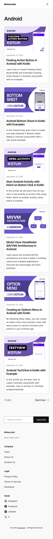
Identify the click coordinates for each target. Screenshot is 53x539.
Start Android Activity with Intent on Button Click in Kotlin (25, 183)
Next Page (42, 400)
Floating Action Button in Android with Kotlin (21, 62)
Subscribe (41, 419)
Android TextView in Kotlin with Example (26, 372)
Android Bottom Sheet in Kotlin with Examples (25, 122)
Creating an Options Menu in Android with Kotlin (24, 311)
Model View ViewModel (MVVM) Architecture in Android (21, 246)
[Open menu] (47, 4)
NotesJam (10, 4)
